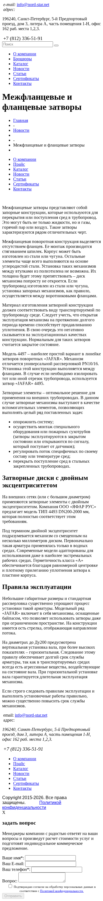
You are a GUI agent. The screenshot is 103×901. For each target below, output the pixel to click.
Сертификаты (26, 78)
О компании (24, 54)
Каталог (20, 63)
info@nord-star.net (33, 4)
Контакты (22, 83)
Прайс (19, 164)
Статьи (19, 73)
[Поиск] (56, 45)
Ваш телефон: (16, 869)
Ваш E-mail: (13, 863)
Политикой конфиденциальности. (62, 891)
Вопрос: (9, 881)
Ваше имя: (13, 858)
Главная (20, 120)
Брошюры (22, 58)
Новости (21, 68)
